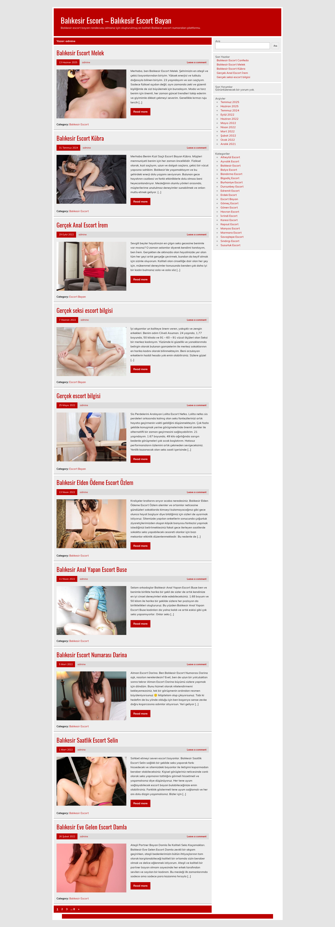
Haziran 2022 (230, 118)
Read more (140, 111)
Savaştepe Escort (232, 236)
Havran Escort (230, 211)
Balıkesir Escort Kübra (80, 138)
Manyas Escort (230, 228)
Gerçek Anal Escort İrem (82, 224)
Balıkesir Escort (79, 124)
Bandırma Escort (231, 174)
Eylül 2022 (227, 114)
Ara (217, 41)
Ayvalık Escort (230, 161)
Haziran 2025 (230, 106)
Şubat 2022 (228, 135)
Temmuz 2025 (230, 102)
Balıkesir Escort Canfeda (233, 60)
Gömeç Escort (230, 203)
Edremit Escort (230, 190)
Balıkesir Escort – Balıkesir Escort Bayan (116, 20)
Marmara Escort (231, 232)
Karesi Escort (229, 220)
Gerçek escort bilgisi (78, 395)
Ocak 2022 (228, 139)
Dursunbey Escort (232, 186)
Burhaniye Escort (232, 182)
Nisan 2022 (228, 127)
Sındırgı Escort (230, 241)
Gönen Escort (229, 207)
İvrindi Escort (229, 216)
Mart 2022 (228, 131)
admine (86, 62)
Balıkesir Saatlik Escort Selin (87, 740)
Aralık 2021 (228, 144)
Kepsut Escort (230, 224)
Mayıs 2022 (228, 123)
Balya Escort (229, 169)
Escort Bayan (77, 296)
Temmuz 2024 (230, 110)
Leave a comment (196, 62)
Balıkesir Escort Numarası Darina (92, 654)
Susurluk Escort (230, 245)
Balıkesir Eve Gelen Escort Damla (92, 826)
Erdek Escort (229, 195)
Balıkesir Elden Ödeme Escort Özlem (95, 482)
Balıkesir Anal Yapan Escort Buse (92, 569)
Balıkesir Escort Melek (80, 52)
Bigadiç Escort (230, 178)
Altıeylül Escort (230, 157)
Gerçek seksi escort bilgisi (85, 310)
